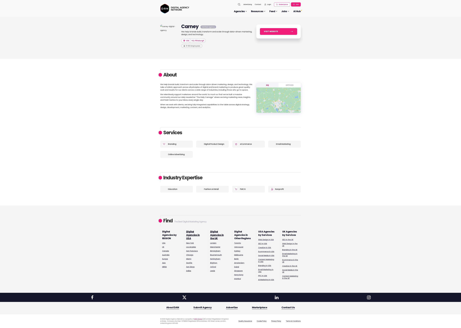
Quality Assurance (245, 321)
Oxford (213, 267)
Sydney (237, 251)
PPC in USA (262, 276)
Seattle (189, 263)
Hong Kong (238, 275)
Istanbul (237, 279)
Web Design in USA (266, 239)
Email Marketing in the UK (289, 255)
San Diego (190, 267)
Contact (258, 4)
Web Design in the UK (289, 244)
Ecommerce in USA (266, 251)
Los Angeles (191, 247)
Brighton (213, 263)
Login (269, 4)
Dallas (188, 271)
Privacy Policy (276, 321)
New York (190, 243)
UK (163, 247)
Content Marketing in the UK (290, 277)
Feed (272, 11)
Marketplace (283, 4)
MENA (164, 267)
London (213, 243)
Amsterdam (239, 263)
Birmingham (215, 251)
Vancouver (238, 247)
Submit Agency (202, 307)
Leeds (212, 271)
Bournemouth (216, 255)
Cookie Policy (262, 321)
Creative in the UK (289, 266)
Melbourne (238, 255)
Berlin (236, 259)
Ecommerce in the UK (290, 261)
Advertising (247, 4)
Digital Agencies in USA (193, 235)
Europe (165, 259)
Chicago (189, 255)
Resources (257, 11)
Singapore (238, 271)
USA (187, 40)
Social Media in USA (266, 255)
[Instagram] (369, 297)
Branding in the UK (289, 250)
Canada (165, 251)
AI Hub (297, 11)
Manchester (215, 247)
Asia (164, 263)
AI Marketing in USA (266, 279)
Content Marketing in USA (266, 260)
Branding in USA (264, 265)
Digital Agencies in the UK (217, 235)
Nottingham (215, 259)
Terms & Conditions (293, 321)
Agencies (239, 11)
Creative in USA (264, 247)
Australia (165, 255)
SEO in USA (262, 243)
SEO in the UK (287, 239)
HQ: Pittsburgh (198, 40)
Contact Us (288, 307)
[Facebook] (92, 297)
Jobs (284, 11)
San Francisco (192, 251)
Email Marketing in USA (265, 270)
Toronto (237, 243)
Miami (188, 259)
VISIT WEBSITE (271, 31)
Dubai (236, 267)
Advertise (232, 307)
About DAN (172, 307)
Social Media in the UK (290, 271)
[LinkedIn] (277, 297)
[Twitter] (184, 297)
